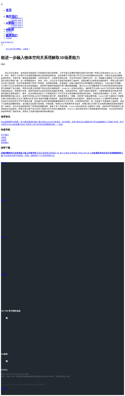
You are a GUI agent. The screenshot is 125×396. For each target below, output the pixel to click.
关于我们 (12, 16)
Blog (8, 36)
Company (9, 34)
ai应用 (3, 237)
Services (9, 31)
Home (8, 16)
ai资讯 (10, 22)
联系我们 (12, 35)
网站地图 (4, 388)
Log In (3, 42)
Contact (9, 38)
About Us (9, 29)
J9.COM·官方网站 (13, 49)
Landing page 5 (17, 27)
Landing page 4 (17, 25)
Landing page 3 (17, 23)
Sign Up (10, 42)
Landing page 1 (17, 18)
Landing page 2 (17, 20)
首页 (9, 10)
